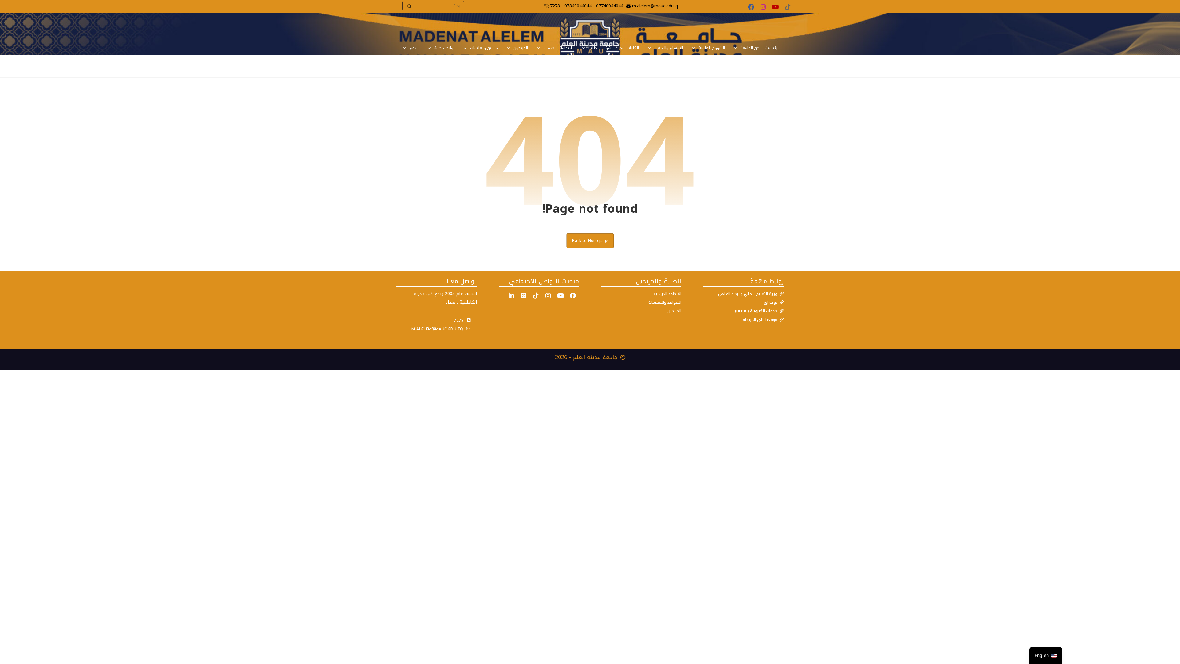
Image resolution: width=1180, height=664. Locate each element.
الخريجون (520, 48)
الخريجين (674, 311)
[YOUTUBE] (560, 296)
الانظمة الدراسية (667, 294)
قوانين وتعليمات (484, 48)
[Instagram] (763, 7)
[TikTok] (788, 7)
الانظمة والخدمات (558, 48)
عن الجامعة (750, 48)
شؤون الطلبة (599, 48)
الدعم (414, 48)
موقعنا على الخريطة (760, 319)
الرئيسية (772, 48)
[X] (523, 296)
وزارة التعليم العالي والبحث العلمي (747, 294)
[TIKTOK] (536, 296)
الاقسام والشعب (669, 48)
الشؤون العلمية (712, 48)
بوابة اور (770, 302)
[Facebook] (751, 7)
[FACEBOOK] (573, 296)
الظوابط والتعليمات (664, 302)
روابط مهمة (444, 48)
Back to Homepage (590, 240)
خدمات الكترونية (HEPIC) (756, 311)
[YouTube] (775, 7)
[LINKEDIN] (511, 296)
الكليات (633, 48)
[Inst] (548, 296)
